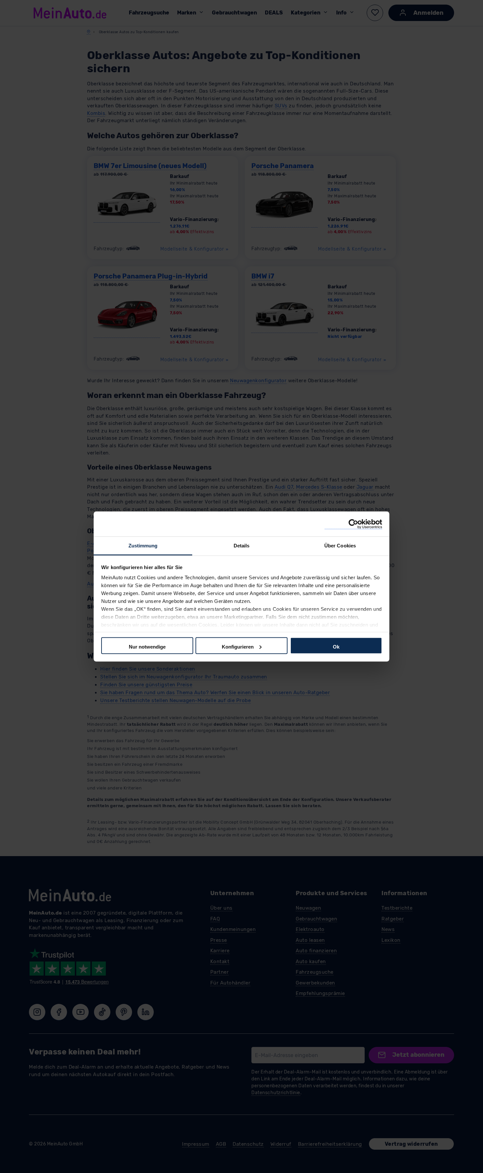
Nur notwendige (147, 646)
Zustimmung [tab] (143, 545)
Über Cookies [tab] (340, 545)
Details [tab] (242, 545)
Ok (336, 646)
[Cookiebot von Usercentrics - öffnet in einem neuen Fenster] (353, 524)
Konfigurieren (238, 646)
